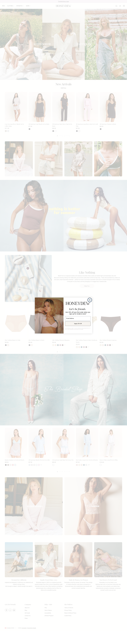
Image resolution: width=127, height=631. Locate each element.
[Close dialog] (90, 300)
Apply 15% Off (78, 323)
